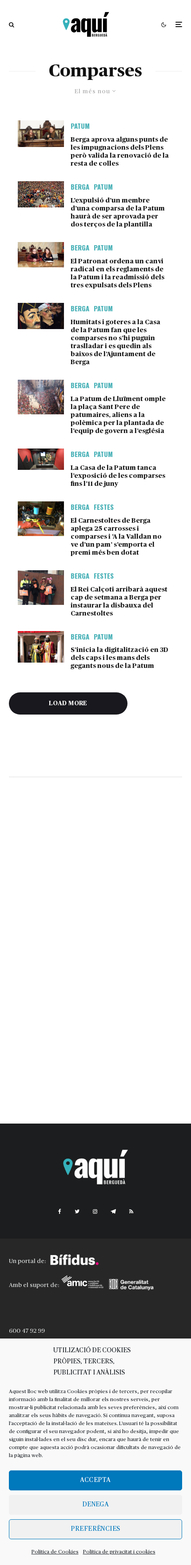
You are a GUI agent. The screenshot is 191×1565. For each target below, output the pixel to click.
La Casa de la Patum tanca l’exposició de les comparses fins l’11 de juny (118, 476)
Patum (80, 126)
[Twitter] (77, 1211)
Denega (95, 1504)
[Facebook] (60, 1211)
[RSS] (131, 1211)
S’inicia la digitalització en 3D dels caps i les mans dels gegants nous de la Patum (119, 658)
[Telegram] (113, 1211)
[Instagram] (95, 1211)
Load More (68, 703)
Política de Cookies (55, 1551)
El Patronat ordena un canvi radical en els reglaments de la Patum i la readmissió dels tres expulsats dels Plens (117, 273)
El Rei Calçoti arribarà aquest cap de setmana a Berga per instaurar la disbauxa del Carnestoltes (119, 601)
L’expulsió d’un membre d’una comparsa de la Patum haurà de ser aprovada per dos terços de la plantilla (118, 212)
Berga (80, 186)
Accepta (95, 1480)
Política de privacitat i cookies (119, 1551)
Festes (104, 507)
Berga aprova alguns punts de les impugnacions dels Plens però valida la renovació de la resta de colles (120, 151)
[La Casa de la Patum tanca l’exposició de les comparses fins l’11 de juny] (41, 459)
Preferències (95, 1528)
